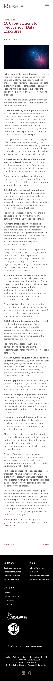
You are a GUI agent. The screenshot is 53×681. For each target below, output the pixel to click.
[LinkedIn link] (23, 673)
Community (9, 600)
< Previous (9, 545)
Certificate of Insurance (38, 576)
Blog (13, 20)
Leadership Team (11, 596)
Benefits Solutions (12, 576)
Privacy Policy (34, 660)
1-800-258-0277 (35, 646)
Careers (7, 593)
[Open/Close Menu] (47, 6)
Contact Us (9, 604)
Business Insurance (12, 568)
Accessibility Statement (25, 662)
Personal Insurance (12, 572)
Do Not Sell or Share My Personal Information (26, 665)
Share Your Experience (38, 579)
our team (11, 525)
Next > (46, 545)
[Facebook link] (29, 673)
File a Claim (33, 572)
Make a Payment (36, 568)
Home (6, 20)
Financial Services (12, 579)
